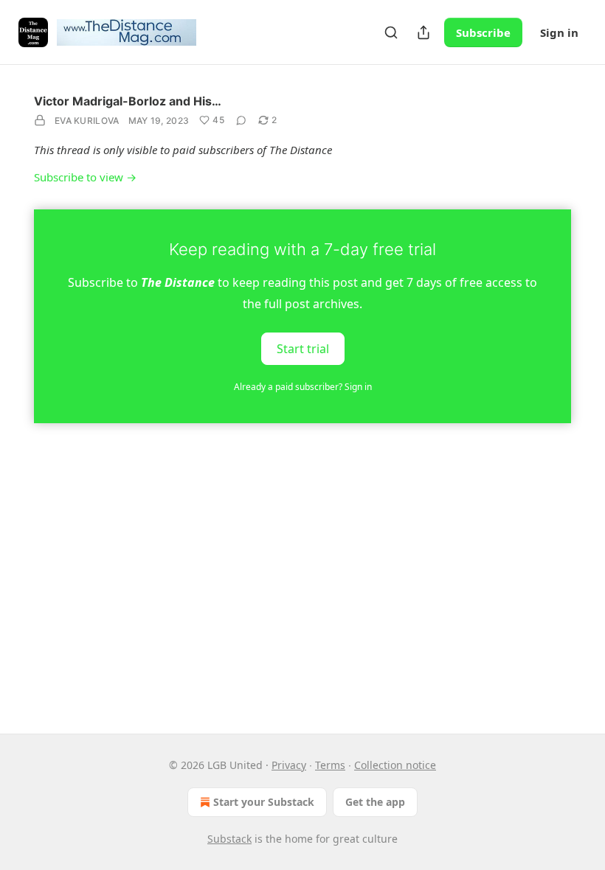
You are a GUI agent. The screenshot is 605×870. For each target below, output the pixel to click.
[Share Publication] (423, 32)
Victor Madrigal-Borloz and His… (127, 101)
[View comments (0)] (241, 120)
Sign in (559, 32)
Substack (229, 839)
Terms (330, 765)
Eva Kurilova (87, 120)
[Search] (391, 32)
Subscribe (483, 32)
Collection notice (395, 765)
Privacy (289, 765)
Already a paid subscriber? (303, 386)
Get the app (375, 802)
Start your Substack (263, 802)
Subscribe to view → (85, 177)
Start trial (303, 348)
